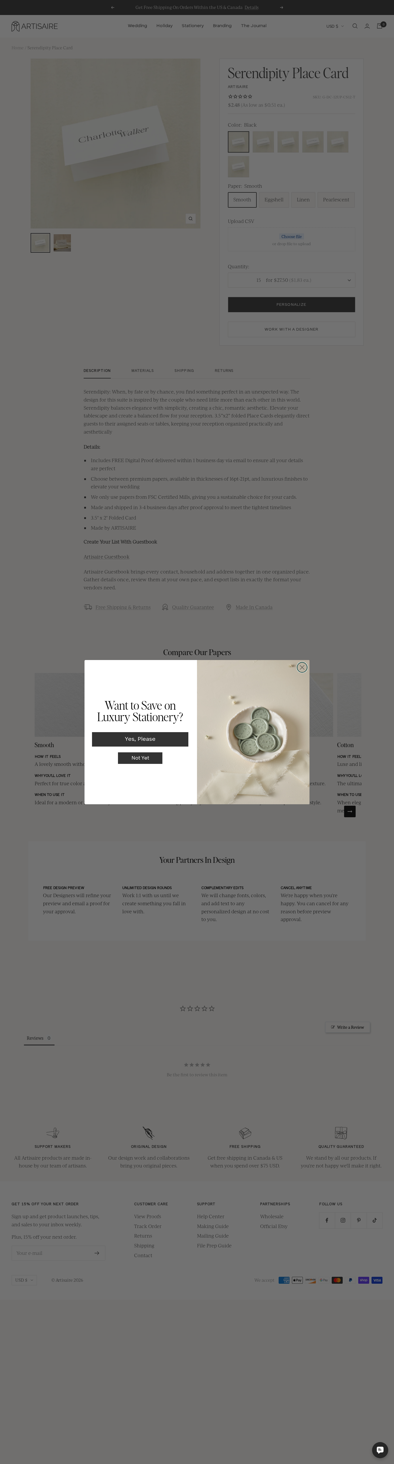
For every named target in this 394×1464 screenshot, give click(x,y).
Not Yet (140, 758)
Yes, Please (140, 739)
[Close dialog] (302, 667)
